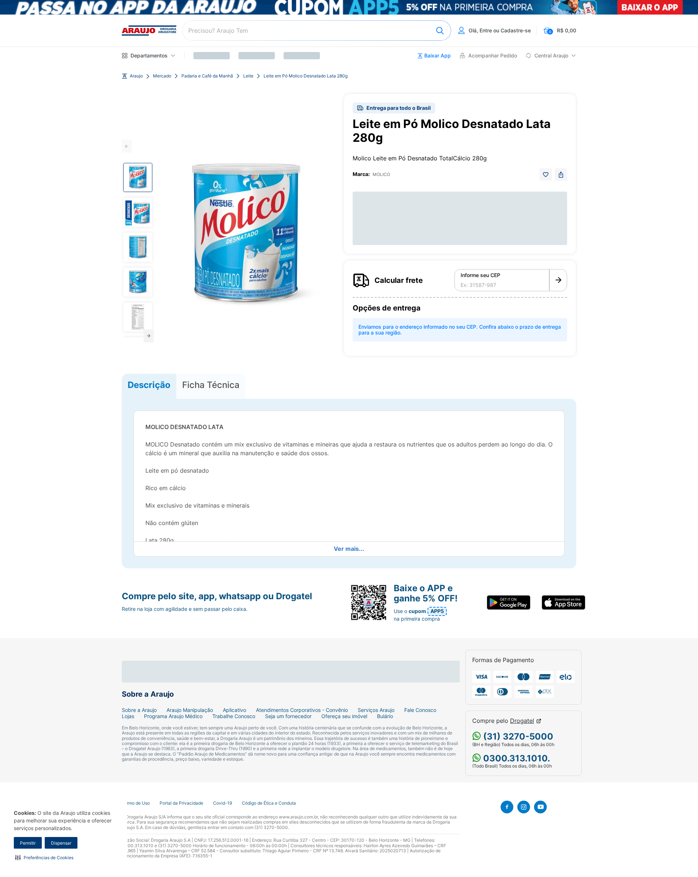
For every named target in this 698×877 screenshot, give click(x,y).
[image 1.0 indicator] (137, 177)
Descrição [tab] (149, 385)
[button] (44, 857)
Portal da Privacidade (181, 803)
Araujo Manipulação (190, 710)
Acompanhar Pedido (492, 56)
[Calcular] (558, 280)
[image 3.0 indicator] (137, 247)
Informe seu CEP (480, 275)
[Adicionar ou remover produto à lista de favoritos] (545, 174)
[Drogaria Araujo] (149, 30)
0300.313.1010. (515, 758)
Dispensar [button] (61, 843)
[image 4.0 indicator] (137, 282)
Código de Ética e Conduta (269, 803)
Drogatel (522, 720)
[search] (316, 30)
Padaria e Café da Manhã (207, 76)
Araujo (136, 76)
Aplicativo (234, 710)
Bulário (385, 716)
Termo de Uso (136, 803)
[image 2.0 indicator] (137, 212)
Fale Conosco (420, 710)
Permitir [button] (28, 843)
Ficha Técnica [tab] (211, 385)
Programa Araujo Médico (173, 716)
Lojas (128, 716)
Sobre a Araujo (139, 710)
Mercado (162, 76)
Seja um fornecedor (288, 716)
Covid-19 (222, 803)
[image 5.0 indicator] (137, 317)
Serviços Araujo (376, 710)
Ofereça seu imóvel (344, 716)
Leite (248, 76)
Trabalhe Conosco (233, 716)
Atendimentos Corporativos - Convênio (302, 710)
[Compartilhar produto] (561, 174)
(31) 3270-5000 (517, 736)
